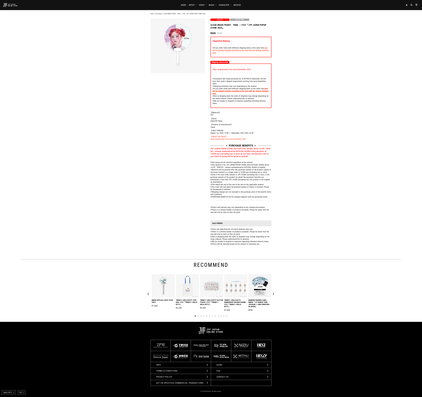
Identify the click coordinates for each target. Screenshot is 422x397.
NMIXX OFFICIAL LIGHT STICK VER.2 (162, 301)
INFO (158, 365)
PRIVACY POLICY (164, 377)
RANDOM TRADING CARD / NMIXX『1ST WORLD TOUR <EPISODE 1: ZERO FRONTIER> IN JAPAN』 (259, 303)
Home (152, 14)
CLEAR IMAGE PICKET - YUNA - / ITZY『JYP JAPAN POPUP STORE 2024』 (184, 14)
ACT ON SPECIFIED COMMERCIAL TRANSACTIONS (180, 383)
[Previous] (148, 294)
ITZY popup (158, 14)
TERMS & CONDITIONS (166, 371)
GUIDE (219, 365)
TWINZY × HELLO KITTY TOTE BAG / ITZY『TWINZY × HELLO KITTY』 (186, 302)
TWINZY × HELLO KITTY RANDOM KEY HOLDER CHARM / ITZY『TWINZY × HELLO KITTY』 (235, 303)
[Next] (273, 294)
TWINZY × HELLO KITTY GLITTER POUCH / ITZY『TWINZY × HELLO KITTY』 (211, 302)
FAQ (218, 371)
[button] (192, 5)
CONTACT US (222, 377)
